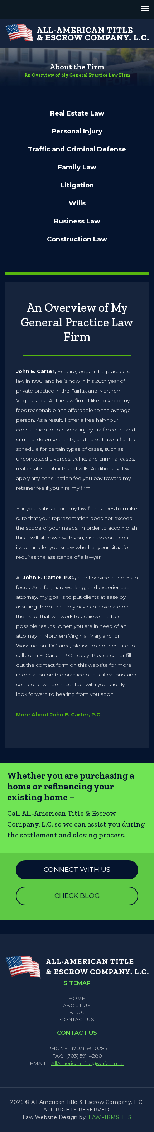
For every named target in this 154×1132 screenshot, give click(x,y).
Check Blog (77, 896)
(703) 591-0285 (89, 1048)
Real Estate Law (77, 113)
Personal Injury (77, 131)
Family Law (77, 167)
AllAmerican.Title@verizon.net (87, 1063)
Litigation (77, 185)
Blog (77, 1012)
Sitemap (77, 983)
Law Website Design (50, 1117)
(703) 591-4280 (84, 1055)
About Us (77, 1005)
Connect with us (77, 869)
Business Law (77, 221)
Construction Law (77, 239)
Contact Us (77, 1019)
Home (77, 998)
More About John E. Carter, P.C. (59, 714)
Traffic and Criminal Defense (77, 149)
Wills (77, 203)
